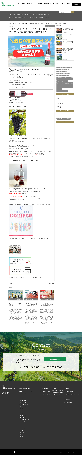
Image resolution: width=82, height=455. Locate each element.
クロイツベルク (22, 417)
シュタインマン (22, 421)
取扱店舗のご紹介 (47, 4)
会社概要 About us (56, 4)
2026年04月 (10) (59, 107)
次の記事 (51, 283)
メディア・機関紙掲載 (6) (39, 17)
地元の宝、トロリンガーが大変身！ (16, 71)
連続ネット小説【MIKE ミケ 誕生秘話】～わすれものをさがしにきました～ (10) (22, 17)
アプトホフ (22, 430)
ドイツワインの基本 (69, 402)
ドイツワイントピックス (69, 391)
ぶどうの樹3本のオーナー (45, 388)
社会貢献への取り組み (57, 394)
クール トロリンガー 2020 (14, 70)
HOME (10, 23)
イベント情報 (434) (12, 12)
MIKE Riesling (68, 399)
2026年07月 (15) (59, 103)
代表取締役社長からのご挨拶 (58, 392)
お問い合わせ (68, 388)
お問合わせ (76, 4)
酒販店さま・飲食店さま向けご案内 (28, 4)
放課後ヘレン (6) (23, 14)
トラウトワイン (22, 413)
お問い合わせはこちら (55, 359)
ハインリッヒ (22, 438)
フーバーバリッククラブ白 (45, 391)
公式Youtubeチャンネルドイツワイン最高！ (73, 394)
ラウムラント (22, 408)
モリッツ (21, 436)
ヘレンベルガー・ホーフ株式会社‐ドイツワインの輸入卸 (23, 23)
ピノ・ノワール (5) (60, 118)
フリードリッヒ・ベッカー (24, 398)
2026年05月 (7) (59, 106)
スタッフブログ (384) (25, 12)
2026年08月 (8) (59, 101)
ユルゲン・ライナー (23, 415)
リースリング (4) (67, 118)
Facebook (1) (29, 14)
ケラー (21, 410)
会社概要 (53, 385)
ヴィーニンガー (22, 432)
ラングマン (22, 440)
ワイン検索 (17, 4)
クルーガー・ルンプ (23, 428)
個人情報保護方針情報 (8, 452)
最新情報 (63, 4)
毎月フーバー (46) (46, 14)
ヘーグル (21, 434)
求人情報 (68, 4)
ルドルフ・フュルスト (23, 402)
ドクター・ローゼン (23, 406)
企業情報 (54, 388)
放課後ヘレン (68, 396)
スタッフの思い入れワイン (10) (37, 14)
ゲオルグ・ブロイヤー (23, 395)
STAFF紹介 (55, 396)
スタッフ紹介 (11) (48, 12)
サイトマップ (18, 452)
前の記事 (11, 283)
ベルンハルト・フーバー (24, 393)
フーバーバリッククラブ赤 (45, 394)
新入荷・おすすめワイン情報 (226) (14, 14)
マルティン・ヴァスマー (24, 404)
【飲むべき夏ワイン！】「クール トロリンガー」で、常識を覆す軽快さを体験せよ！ (25, 69)
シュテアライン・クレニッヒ (24, 419)
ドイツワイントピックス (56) (39, 12)
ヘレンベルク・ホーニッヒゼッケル (26, 423)
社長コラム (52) (18, 12)
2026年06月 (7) (59, 104)
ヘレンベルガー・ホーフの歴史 (58, 390)
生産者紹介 (40, 4)
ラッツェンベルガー (23, 400)
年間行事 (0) (32, 12)
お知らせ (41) (47, 17)
